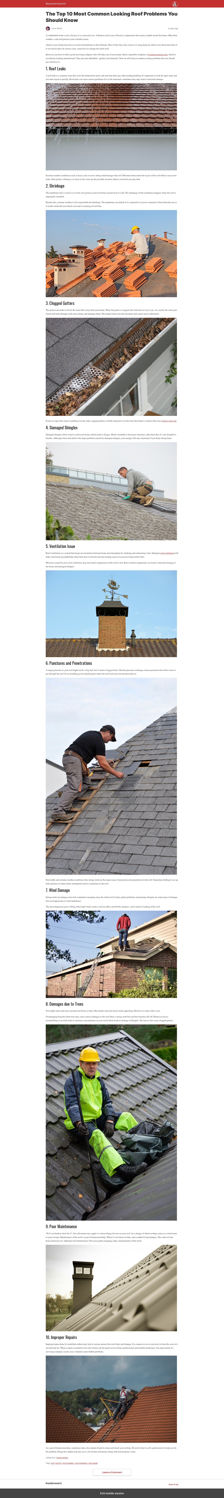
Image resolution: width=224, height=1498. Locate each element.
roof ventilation (167, 553)
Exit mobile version (112, 1493)
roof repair (93, 1463)
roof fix (58, 1463)
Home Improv (62, 1457)
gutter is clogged (168, 420)
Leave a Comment (112, 1472)
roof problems (81, 1463)
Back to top (173, 1484)
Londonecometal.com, (158, 54)
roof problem (68, 1463)
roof (52, 1463)
